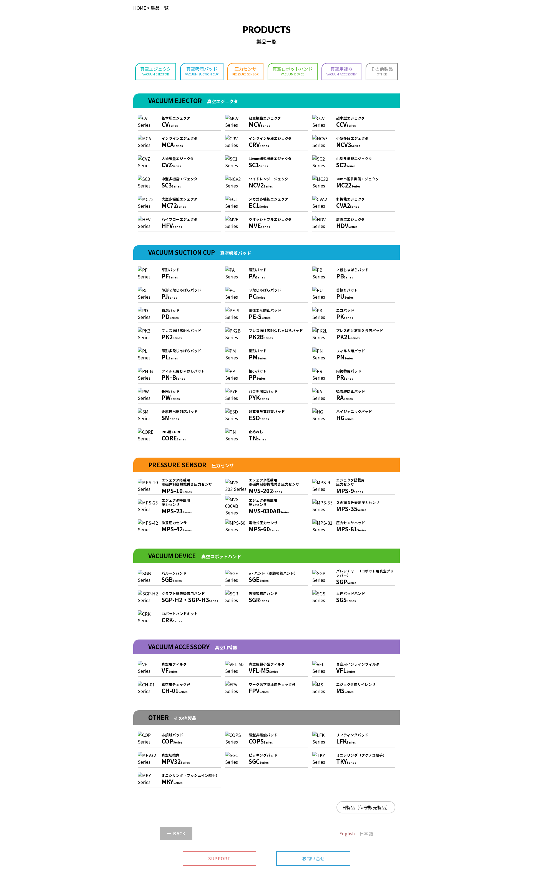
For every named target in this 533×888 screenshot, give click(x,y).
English (347, 833)
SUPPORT (219, 858)
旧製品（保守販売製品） (365, 807)
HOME (139, 7)
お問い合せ (313, 858)
